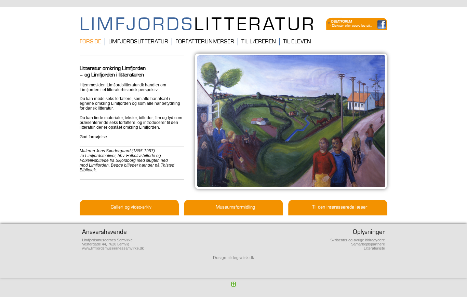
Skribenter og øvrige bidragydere (357, 240)
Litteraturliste (374, 248)
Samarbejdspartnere (368, 244)
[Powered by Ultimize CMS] (233, 284)
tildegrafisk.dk (241, 257)
